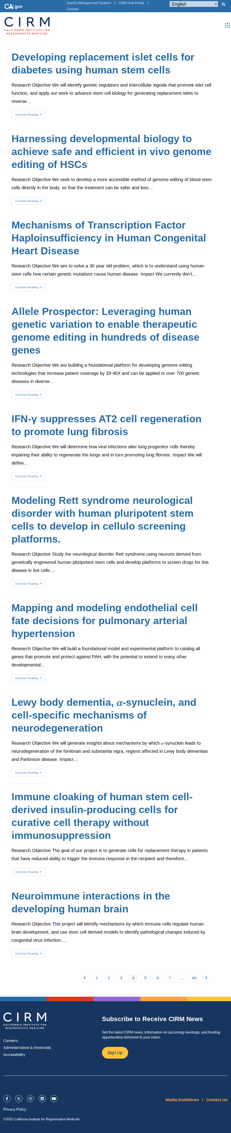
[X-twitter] (18, 1098)
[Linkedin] (42, 1098)
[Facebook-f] (7, 1098)
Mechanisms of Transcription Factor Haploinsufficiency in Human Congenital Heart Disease (109, 238)
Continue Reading (30, 113)
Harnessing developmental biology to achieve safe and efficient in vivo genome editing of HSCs (111, 151)
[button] (223, 4)
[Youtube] (54, 1098)
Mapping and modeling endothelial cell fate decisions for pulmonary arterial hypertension (105, 620)
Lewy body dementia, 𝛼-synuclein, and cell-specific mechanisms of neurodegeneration (104, 715)
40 (194, 978)
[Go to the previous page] (84, 977)
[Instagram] (30, 1098)
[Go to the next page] (206, 977)
